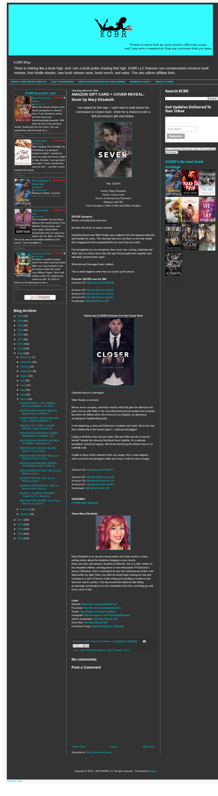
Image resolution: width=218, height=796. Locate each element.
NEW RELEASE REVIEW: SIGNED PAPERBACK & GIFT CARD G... (38, 464)
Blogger (153, 771)
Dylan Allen (38, 256)
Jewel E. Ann (39, 104)
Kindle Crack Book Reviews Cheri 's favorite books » (192, 283)
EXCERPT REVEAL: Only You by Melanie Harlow (37, 479)
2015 (20, 529)
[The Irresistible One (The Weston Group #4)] (23, 233)
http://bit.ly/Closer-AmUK (100, 477)
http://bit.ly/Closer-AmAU (100, 484)
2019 (20, 348)
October (25, 366)
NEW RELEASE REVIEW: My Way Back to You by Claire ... (38, 449)
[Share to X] (81, 646)
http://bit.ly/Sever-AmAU (99, 297)
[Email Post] (144, 641)
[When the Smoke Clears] (23, 121)
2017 (20, 519)
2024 (20, 325)
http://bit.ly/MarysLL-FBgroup (108, 626)
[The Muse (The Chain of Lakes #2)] (207, 194)
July (22, 380)
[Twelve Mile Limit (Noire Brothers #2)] (173, 248)
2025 (20, 320)
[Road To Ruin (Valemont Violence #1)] (190, 194)
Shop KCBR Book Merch (28, 82)
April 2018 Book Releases (93, 650)
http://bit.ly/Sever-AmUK (100, 289)
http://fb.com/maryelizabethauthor (102, 607)
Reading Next (140, 82)
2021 (20, 339)
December (26, 357)
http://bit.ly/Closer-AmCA (100, 480)
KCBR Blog (22, 62)
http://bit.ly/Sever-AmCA (100, 293)
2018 (20, 353)
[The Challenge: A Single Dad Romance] (23, 205)
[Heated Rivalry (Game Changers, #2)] (207, 249)
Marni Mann (39, 217)
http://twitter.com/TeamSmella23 (98, 611)
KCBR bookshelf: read (40, 93)
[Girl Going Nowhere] (173, 274)
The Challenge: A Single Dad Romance (41, 184)
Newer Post (78, 746)
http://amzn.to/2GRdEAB (100, 282)
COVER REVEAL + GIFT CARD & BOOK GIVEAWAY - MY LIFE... (38, 404)
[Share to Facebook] (84, 646)
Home (114, 746)
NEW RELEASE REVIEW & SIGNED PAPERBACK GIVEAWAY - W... (39, 434)
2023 (20, 330)
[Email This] (74, 646)
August (24, 376)
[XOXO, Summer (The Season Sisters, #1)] (173, 223)
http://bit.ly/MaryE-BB (95, 622)
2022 (20, 334)
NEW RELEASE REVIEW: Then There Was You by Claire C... (40, 502)
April (23, 394)
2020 (20, 344)
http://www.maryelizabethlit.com (99, 604)
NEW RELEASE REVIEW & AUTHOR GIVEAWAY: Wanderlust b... (39, 442)
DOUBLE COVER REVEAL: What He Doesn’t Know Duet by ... (39, 487)
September (26, 371)
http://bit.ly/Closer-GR (97, 488)
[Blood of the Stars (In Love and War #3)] (190, 249)
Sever (126, 650)
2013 (20, 538)
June (23, 385)
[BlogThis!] (77, 646)
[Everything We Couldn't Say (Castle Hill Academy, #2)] (207, 221)
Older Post (148, 746)
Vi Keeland (38, 144)
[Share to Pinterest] (87, 646)
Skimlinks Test (14, 781)
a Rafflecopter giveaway (85, 502)
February (25, 509)
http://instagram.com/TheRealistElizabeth (107, 615)
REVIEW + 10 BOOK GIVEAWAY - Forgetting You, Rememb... (38, 494)
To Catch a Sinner (41, 253)
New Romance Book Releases (101, 82)
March (24, 399)
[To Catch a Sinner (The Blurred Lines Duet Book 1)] (23, 276)
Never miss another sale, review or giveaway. (189, 121)
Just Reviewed (62, 82)
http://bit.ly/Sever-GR (97, 301)
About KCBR (164, 82)
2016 (20, 524)
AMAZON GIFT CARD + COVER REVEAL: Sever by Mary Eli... (37, 427)
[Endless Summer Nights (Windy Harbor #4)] (190, 223)
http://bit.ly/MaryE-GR (105, 618)
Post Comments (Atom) (99, 752)
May (23, 389)
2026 (20, 316)
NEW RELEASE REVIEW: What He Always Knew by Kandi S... (38, 412)
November (26, 362)
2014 (20, 533)
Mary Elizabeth (114, 650)
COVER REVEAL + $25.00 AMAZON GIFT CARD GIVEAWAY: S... (39, 419)
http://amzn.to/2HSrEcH (100, 469)
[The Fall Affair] (23, 164)
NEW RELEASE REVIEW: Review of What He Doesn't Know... (39, 457)
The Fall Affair (39, 141)
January (25, 514)
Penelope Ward (40, 190)
